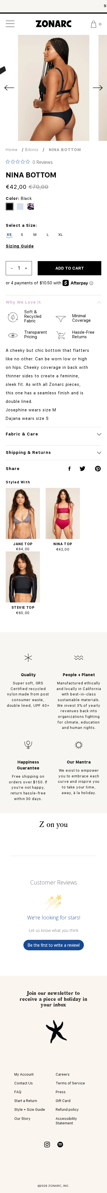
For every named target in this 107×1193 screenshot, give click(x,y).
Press (61, 1092)
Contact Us (23, 1083)
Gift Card (63, 1101)
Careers (63, 1074)
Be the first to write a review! (54, 945)
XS (9, 234)
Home (12, 149)
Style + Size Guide (29, 1110)
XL (60, 234)
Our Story (22, 1119)
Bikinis (32, 149)
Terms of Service (70, 1083)
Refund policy (67, 1110)
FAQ (17, 1092)
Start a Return (25, 1101)
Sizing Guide (20, 246)
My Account (24, 1074)
